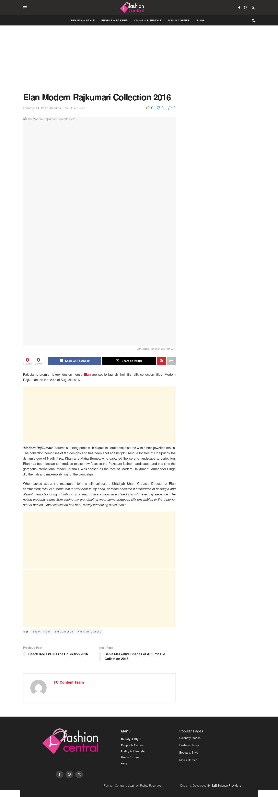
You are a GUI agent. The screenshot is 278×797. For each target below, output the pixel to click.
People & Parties (114, 20)
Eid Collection (64, 631)
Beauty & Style (83, 20)
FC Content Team (69, 682)
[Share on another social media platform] (171, 361)
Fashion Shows (189, 745)
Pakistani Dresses (89, 631)
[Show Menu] (25, 7)
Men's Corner (188, 760)
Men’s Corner (179, 20)
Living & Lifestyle (148, 20)
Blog (200, 20)
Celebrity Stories (189, 738)
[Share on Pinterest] (161, 361)
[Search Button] (253, 20)
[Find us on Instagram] (245, 7)
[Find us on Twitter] (253, 7)
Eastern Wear (41, 631)
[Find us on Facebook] (239, 7)
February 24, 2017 (35, 108)
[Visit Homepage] (132, 7)
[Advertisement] (99, 61)
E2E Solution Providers (226, 785)
